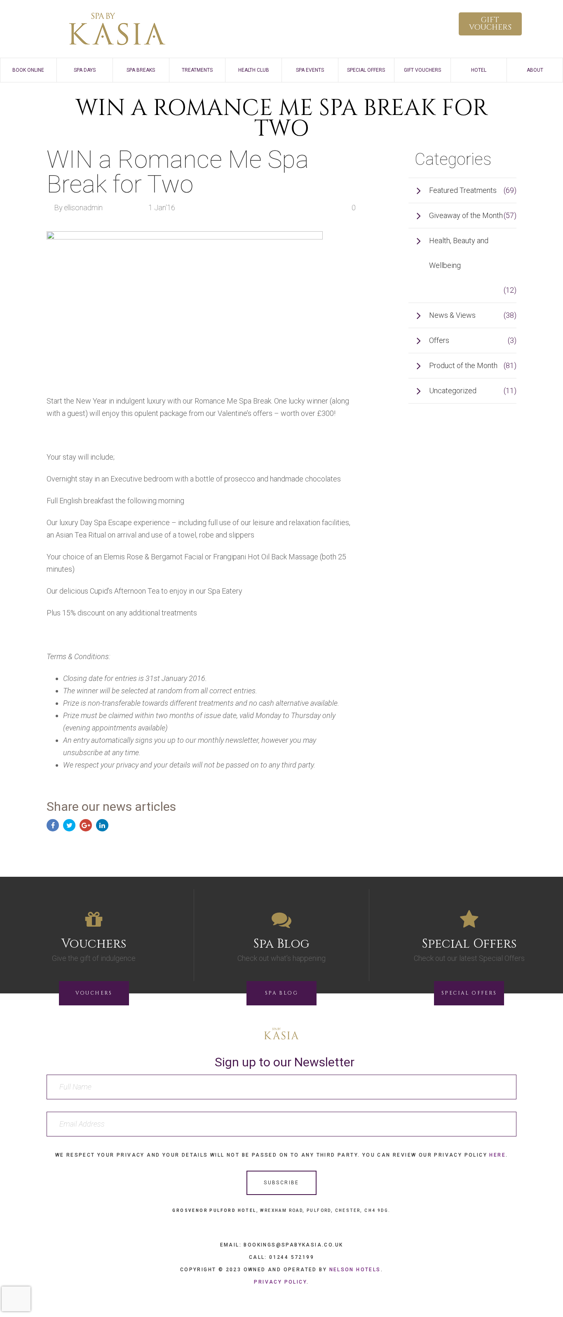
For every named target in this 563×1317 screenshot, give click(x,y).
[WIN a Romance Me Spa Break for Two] (185, 302)
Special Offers (469, 993)
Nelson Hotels (355, 1269)
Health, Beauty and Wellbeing (458, 253)
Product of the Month (463, 365)
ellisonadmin (83, 207)
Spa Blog (281, 993)
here (497, 1155)
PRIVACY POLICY (280, 1282)
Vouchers (94, 993)
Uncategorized (452, 390)
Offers (439, 340)
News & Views (452, 315)
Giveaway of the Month (466, 215)
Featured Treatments (463, 190)
